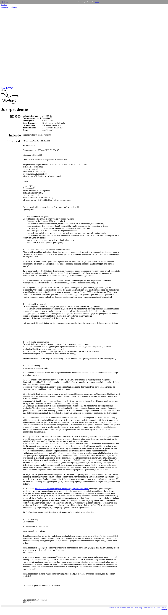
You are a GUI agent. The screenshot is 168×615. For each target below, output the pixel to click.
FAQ (140, 608)
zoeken (4, 4)
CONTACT (164, 609)
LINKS (136, 608)
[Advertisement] (9, 47)
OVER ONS (112, 608)
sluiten (97, 2)
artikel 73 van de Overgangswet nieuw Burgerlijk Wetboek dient (62, 488)
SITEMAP (130, 608)
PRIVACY (164, 608)
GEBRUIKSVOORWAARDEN (151, 608)
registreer (13, 7)
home (3, 88)
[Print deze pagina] (2, 91)
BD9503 (9, 88)
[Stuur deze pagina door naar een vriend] (5, 91)
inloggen (4, 7)
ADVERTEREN (121, 608)
